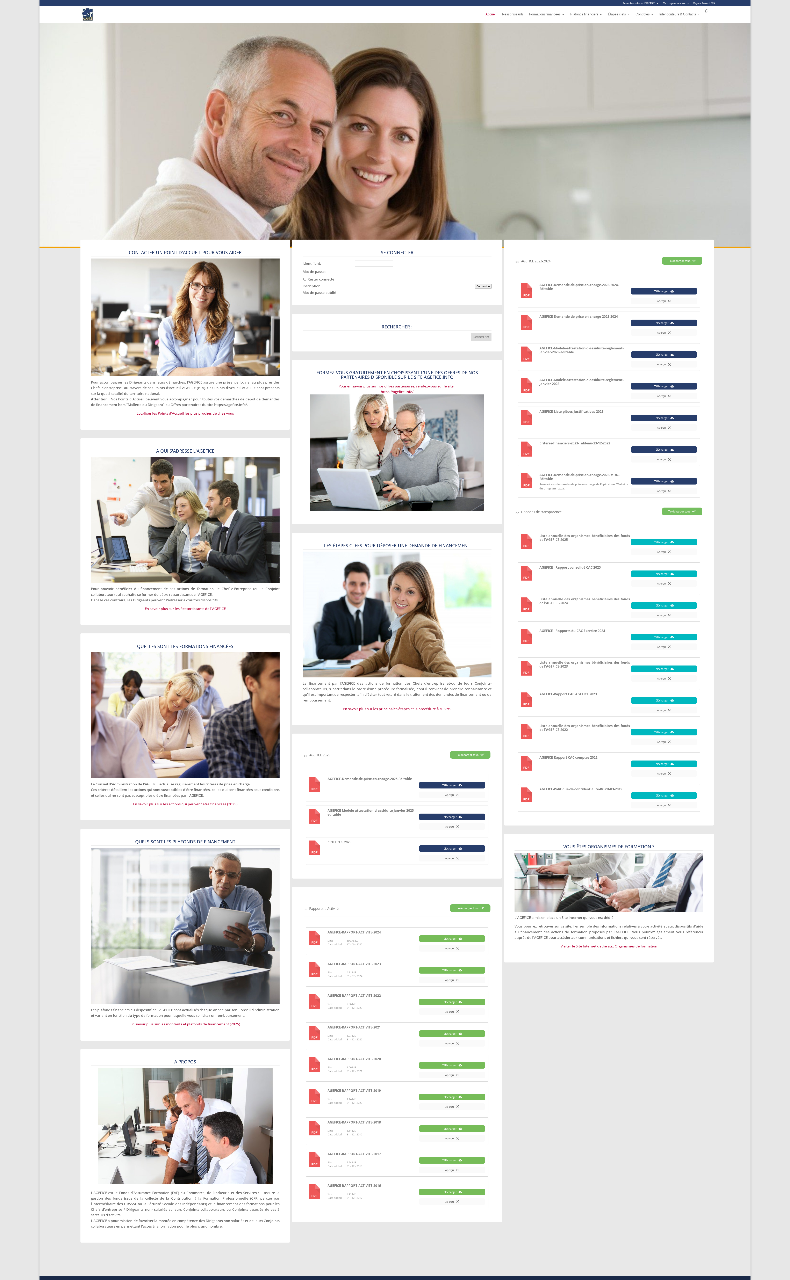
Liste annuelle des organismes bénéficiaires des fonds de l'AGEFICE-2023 (584, 664)
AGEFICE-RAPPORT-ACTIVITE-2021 (354, 1027)
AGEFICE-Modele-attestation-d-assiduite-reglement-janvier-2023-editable (581, 350)
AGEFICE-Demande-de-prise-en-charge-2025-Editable (370, 779)
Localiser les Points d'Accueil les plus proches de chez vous (185, 413)
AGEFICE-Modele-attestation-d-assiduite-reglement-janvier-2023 (581, 382)
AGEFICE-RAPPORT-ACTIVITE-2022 (354, 995)
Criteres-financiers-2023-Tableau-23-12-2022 (574, 443)
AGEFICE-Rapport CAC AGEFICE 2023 (568, 694)
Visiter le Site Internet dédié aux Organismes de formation (609, 946)
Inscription (312, 286)
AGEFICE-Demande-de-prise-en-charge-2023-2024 (578, 316)
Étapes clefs (617, 14)
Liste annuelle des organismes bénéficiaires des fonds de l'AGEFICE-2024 (584, 601)
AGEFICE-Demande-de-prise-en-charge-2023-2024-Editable (579, 287)
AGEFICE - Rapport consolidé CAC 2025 (570, 567)
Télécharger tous (467, 754)
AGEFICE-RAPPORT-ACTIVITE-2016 (354, 1185)
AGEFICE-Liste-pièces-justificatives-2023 (571, 411)
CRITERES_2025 (339, 842)
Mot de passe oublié (319, 292)
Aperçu (449, 795)
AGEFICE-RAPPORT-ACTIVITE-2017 (354, 1154)
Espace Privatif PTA (704, 3)
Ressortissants (513, 14)
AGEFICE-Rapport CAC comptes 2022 (568, 757)
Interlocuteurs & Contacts (677, 14)
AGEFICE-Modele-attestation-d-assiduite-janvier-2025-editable (371, 812)
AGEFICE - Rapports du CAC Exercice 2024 (572, 630)
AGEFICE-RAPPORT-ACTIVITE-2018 (354, 1122)
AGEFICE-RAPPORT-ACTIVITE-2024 (354, 932)
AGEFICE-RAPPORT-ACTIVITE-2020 (354, 1059)
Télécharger (449, 785)
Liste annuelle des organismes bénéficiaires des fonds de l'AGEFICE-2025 (584, 537)
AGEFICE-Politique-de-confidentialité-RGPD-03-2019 (580, 789)
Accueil (491, 14)
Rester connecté (321, 279)
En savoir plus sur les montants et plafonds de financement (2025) (185, 1024)
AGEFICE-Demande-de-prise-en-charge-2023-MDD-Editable (579, 477)
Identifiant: (312, 263)
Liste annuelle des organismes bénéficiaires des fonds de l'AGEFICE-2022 (584, 727)
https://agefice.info (230, 404)
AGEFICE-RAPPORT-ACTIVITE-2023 (354, 964)
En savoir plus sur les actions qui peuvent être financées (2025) (185, 804)
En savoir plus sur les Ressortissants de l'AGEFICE (185, 608)
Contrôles (642, 14)
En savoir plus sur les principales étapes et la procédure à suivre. (397, 708)
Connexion (483, 286)
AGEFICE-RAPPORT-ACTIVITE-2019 (354, 1090)
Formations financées (545, 14)
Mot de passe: (314, 271)
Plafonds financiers (584, 14)
